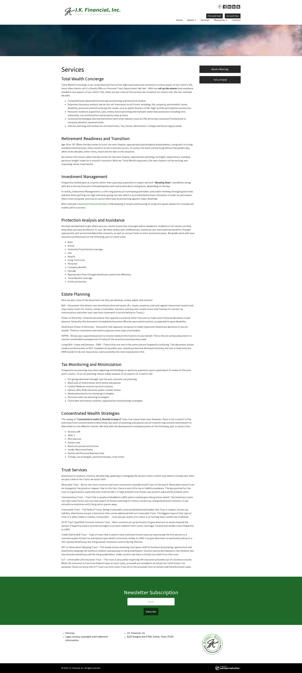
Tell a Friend (220, 79)
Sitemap (69, 632)
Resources (219, 20)
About (190, 20)
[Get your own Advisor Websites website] (227, 668)
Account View (232, 15)
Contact (236, 20)
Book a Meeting (220, 69)
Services (205, 20)
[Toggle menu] (196, 20)
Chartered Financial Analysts (92, 203)
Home (179, 20)
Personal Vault (214, 15)
